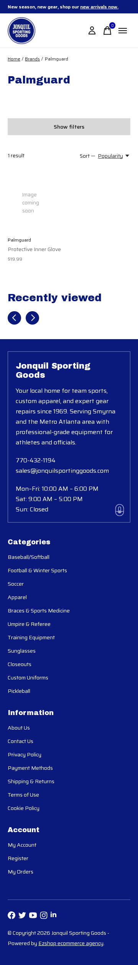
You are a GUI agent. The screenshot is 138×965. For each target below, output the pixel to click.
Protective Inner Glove (34, 249)
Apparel (17, 597)
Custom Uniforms (28, 677)
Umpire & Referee (29, 624)
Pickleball (19, 691)
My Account (22, 845)
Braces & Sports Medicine (39, 610)
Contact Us (20, 741)
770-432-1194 (36, 460)
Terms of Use (23, 794)
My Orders (20, 871)
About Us (19, 727)
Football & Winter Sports (37, 570)
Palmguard (19, 239)
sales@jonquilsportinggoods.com (62, 470)
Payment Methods (30, 768)
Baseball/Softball (28, 557)
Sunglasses (22, 651)
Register (18, 858)
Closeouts (19, 664)
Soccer (16, 584)
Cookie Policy (23, 808)
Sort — (87, 156)
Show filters (69, 126)
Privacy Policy (24, 754)
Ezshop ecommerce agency (71, 943)
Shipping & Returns (31, 781)
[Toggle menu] (122, 30)
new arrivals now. (99, 6)
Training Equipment (31, 637)
